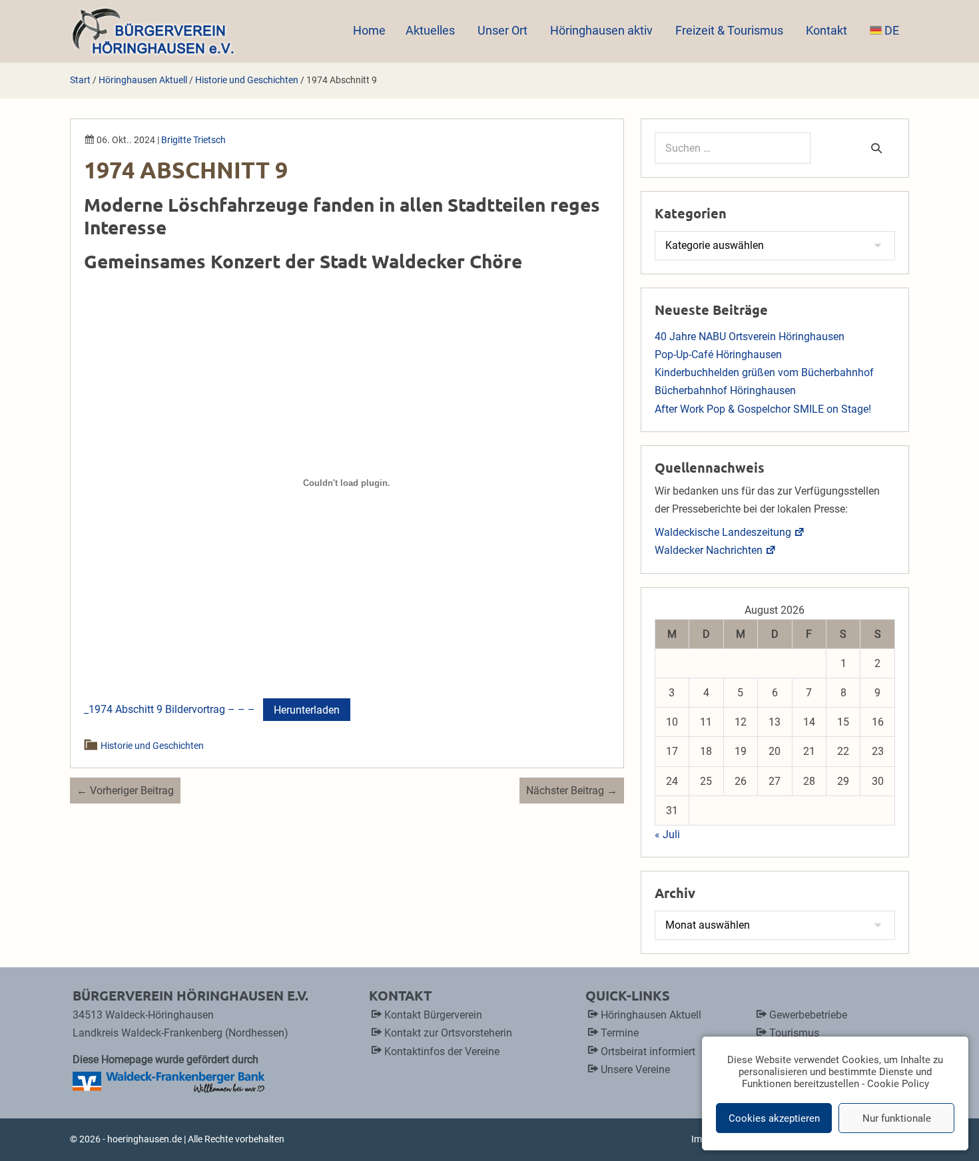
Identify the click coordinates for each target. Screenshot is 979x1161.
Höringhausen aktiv (602, 30)
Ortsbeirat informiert (648, 1051)
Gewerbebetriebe (808, 1015)
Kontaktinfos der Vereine (441, 1051)
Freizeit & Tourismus (730, 30)
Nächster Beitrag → (571, 790)
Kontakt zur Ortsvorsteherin (448, 1033)
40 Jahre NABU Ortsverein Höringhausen (749, 336)
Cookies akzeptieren (774, 1118)
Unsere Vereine (635, 1069)
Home (369, 30)
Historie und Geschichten (153, 745)
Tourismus (794, 1033)
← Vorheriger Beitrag (125, 790)
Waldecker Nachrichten (709, 550)
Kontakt (828, 30)
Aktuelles (432, 30)
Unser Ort (504, 30)
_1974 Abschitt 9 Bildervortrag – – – (169, 710)
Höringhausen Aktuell (651, 1015)
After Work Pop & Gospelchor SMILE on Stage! (763, 409)
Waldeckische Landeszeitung (723, 532)
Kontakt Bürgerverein (433, 1015)
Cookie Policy (898, 1084)
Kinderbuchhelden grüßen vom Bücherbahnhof (764, 372)
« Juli (667, 834)
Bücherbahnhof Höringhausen (725, 390)
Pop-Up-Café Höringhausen (718, 354)
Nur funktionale (896, 1118)
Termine (620, 1033)
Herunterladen (307, 710)
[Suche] (876, 148)
